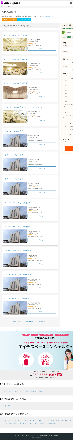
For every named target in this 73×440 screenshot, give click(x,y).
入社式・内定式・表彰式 (10, 423)
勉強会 (67, 85)
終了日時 (65, 51)
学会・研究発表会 (51, 423)
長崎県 (16, 391)
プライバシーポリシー (33, 435)
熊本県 (22, 391)
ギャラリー (68, 123)
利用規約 (24, 435)
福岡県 (5, 391)
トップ (3, 7)
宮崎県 (27, 391)
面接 (29, 421)
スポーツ (67, 93)
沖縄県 (40, 391)
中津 (5, 406)
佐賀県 (11, 391)
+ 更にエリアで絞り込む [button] (9, 19)
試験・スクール (23, 423)
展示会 (67, 90)
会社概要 (56, 435)
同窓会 (67, 112)
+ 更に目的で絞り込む (24, 19)
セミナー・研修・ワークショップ (17, 421)
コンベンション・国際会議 (37, 423)
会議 (66, 75)
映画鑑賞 (67, 101)
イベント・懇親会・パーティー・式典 (43, 421)
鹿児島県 (33, 391)
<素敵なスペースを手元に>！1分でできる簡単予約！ (10, 3)
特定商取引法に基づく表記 (46, 435)
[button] (71, 3)
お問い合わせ (18, 435)
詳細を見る (42, 48)
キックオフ (68, 134)
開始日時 (65, 45)
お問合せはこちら (48, 16)
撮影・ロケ (68, 96)
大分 (9, 406)
